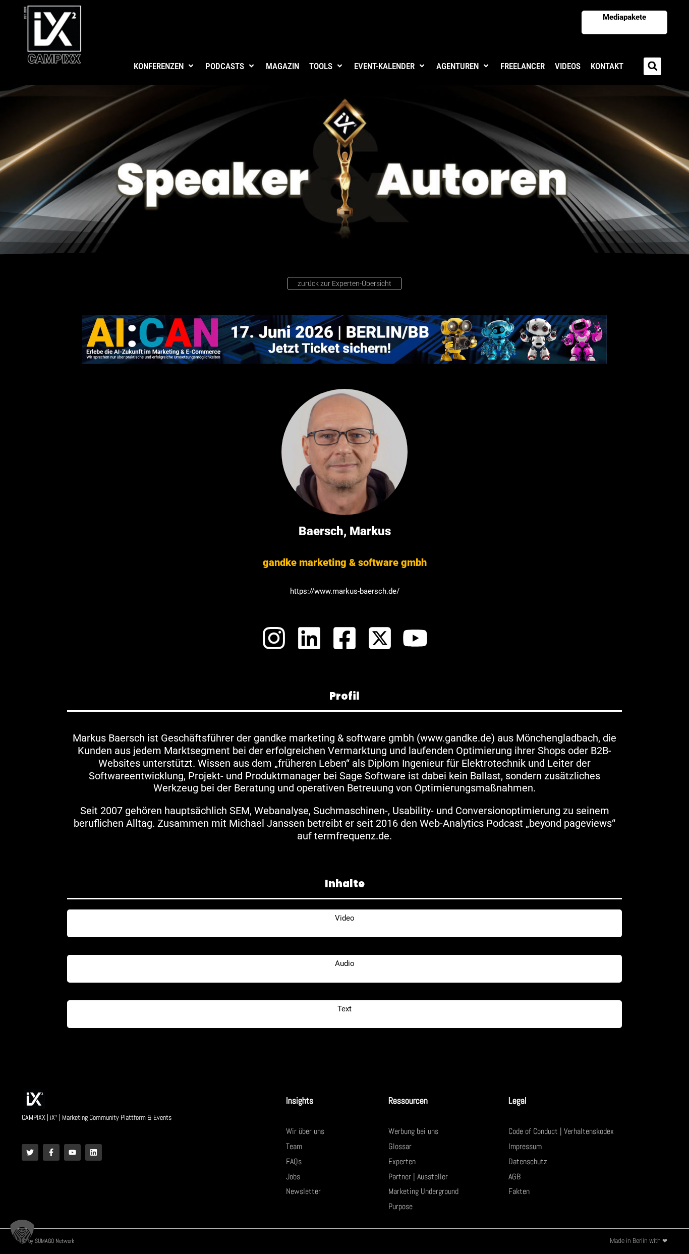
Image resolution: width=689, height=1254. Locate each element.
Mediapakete (624, 17)
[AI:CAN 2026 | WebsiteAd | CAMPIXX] (344, 339)
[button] (164, 66)
